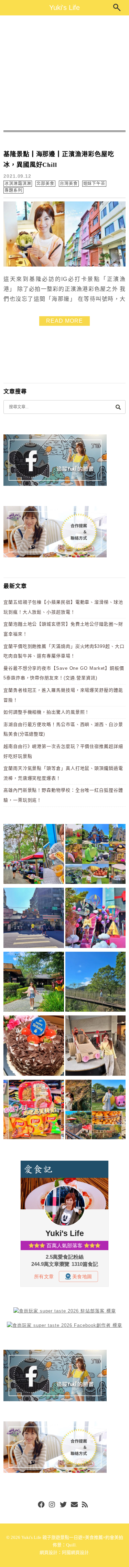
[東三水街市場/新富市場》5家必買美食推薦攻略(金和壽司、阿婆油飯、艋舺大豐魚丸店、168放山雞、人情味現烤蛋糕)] (33, 919)
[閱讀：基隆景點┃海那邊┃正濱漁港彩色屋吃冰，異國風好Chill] (64, 265)
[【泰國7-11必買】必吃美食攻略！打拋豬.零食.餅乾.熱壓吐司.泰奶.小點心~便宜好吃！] (33, 1110)
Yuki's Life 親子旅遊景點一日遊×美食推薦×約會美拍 (72, 1537)
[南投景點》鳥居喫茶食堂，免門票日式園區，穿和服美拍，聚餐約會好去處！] (33, 983)
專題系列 (13, 190)
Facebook (41, 1505)
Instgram (52, 1505)
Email (74, 1505)
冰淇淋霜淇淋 (17, 183)
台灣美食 (69, 183)
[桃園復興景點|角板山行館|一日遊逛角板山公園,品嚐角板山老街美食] (95, 983)
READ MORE (64, 321)
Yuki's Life (64, 7)
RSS (85, 1505)
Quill (71, 1544)
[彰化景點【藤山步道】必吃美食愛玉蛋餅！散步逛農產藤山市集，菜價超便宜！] (33, 855)
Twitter (63, 1505)
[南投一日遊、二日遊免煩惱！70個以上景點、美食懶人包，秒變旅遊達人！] (95, 855)
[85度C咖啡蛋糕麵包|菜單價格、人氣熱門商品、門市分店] (33, 1046)
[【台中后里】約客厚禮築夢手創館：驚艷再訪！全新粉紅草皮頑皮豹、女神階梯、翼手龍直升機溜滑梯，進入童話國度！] (95, 919)
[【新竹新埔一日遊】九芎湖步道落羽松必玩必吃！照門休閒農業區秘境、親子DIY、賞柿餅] (95, 1110)
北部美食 (45, 183)
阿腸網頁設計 (75, 1552)
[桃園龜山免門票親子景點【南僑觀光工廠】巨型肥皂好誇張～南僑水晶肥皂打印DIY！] (95, 1046)
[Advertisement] (64, 73)
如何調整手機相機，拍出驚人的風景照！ (46, 712)
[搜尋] (118, 406)
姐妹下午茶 (94, 183)
